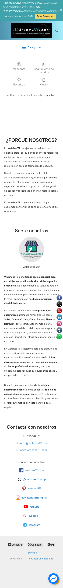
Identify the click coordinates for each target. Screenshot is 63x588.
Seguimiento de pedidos (44, 70)
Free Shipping (45, 16)
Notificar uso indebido (41, 558)
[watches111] (31, 30)
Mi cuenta (19, 69)
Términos (31, 552)
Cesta (44, 84)
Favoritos (19, 84)
